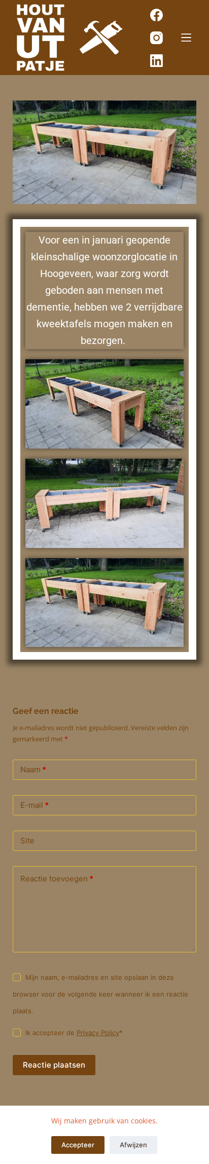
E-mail (34, 805)
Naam (33, 769)
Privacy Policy (98, 1033)
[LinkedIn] (156, 60)
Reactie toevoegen (56, 878)
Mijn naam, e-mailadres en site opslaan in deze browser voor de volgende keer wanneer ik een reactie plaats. (100, 994)
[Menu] (186, 37)
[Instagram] (156, 37)
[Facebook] (156, 15)
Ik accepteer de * (74, 1033)
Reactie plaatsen (54, 1065)
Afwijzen (133, 1145)
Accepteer (77, 1145)
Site (27, 840)
